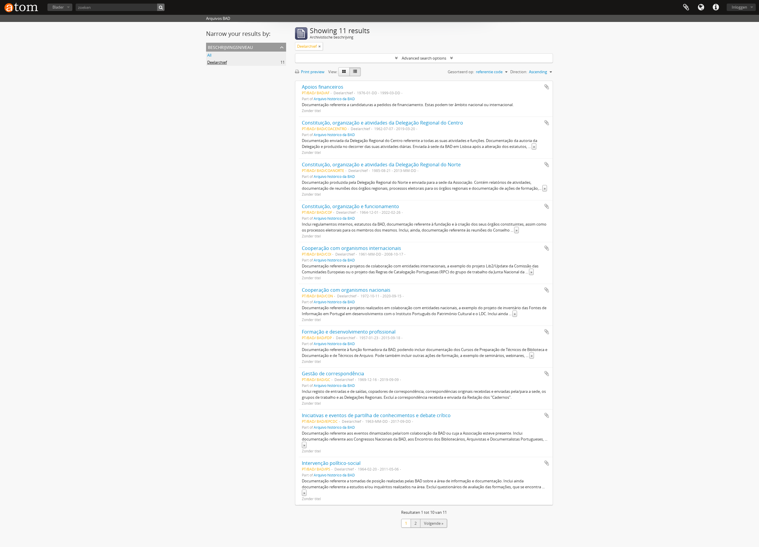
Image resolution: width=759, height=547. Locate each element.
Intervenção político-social (331, 463)
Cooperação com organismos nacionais (346, 290)
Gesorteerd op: (461, 71)
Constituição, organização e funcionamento (350, 206)
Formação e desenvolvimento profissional (349, 331)
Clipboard (686, 7)
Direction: (518, 71)
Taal (700, 7)
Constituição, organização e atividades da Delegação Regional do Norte (381, 164)
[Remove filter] (319, 46)
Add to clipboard (547, 87)
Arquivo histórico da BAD (334, 98)
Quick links (715, 7)
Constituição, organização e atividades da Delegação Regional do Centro (382, 122)
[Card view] (344, 71)
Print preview (312, 71)
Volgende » (433, 523)
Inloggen (739, 7)
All (209, 55)
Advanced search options (424, 58)
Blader (58, 7)
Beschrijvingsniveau (230, 47)
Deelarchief (217, 62)
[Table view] (355, 71)
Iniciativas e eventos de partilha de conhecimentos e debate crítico (376, 415)
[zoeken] (161, 7)
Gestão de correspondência (333, 373)
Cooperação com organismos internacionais (351, 248)
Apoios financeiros (322, 87)
